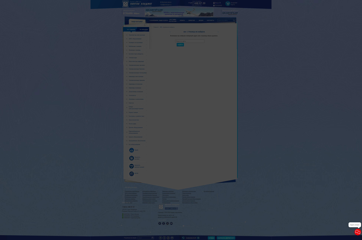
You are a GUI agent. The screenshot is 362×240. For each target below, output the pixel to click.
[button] (357, 232)
